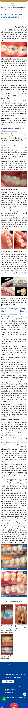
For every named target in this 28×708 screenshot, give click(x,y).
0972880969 (8, 681)
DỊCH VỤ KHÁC (12, 7)
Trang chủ (4, 7)
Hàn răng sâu (20, 7)
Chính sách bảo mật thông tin (10, 689)
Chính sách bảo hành (8, 690)
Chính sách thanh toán (8, 692)
